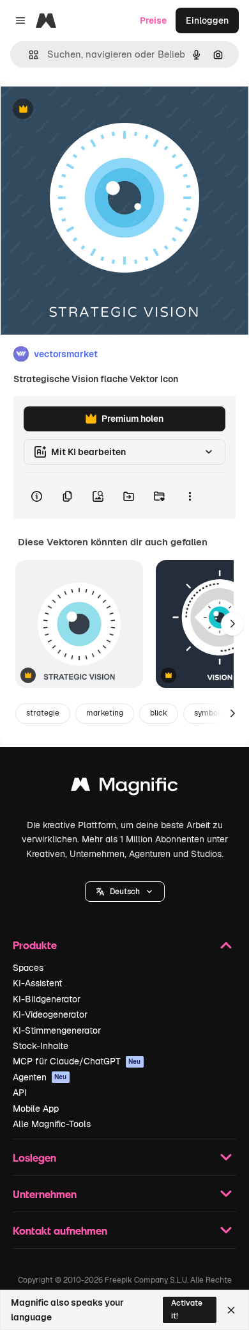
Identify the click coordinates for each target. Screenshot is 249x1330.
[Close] (231, 1310)
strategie (42, 713)
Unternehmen (45, 1194)
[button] (125, 891)
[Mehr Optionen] (189, 496)
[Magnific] (124, 787)
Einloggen (207, 20)
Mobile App (36, 1108)
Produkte (35, 945)
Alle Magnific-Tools (52, 1124)
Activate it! (186, 1309)
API (20, 1092)
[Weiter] (232, 624)
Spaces (28, 967)
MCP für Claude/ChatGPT (77, 1061)
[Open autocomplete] (28, 55)
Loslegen (34, 1157)
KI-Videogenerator (50, 1014)
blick (158, 713)
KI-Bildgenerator (46, 999)
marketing (104, 713)
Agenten (40, 1077)
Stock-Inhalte (40, 1046)
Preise (153, 20)
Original (82, 110)
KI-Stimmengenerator (57, 1030)
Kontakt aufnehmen (60, 1230)
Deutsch (125, 891)
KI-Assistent (37, 983)
